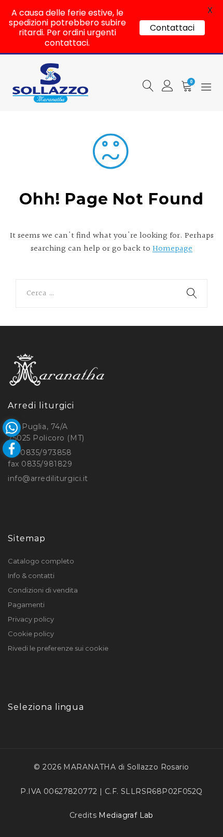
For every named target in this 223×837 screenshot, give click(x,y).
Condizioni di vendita (43, 590)
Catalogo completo (41, 561)
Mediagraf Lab (126, 815)
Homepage (172, 248)
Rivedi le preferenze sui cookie (58, 648)
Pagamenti (26, 604)
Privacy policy (31, 619)
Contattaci (172, 28)
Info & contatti (31, 575)
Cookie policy (31, 633)
